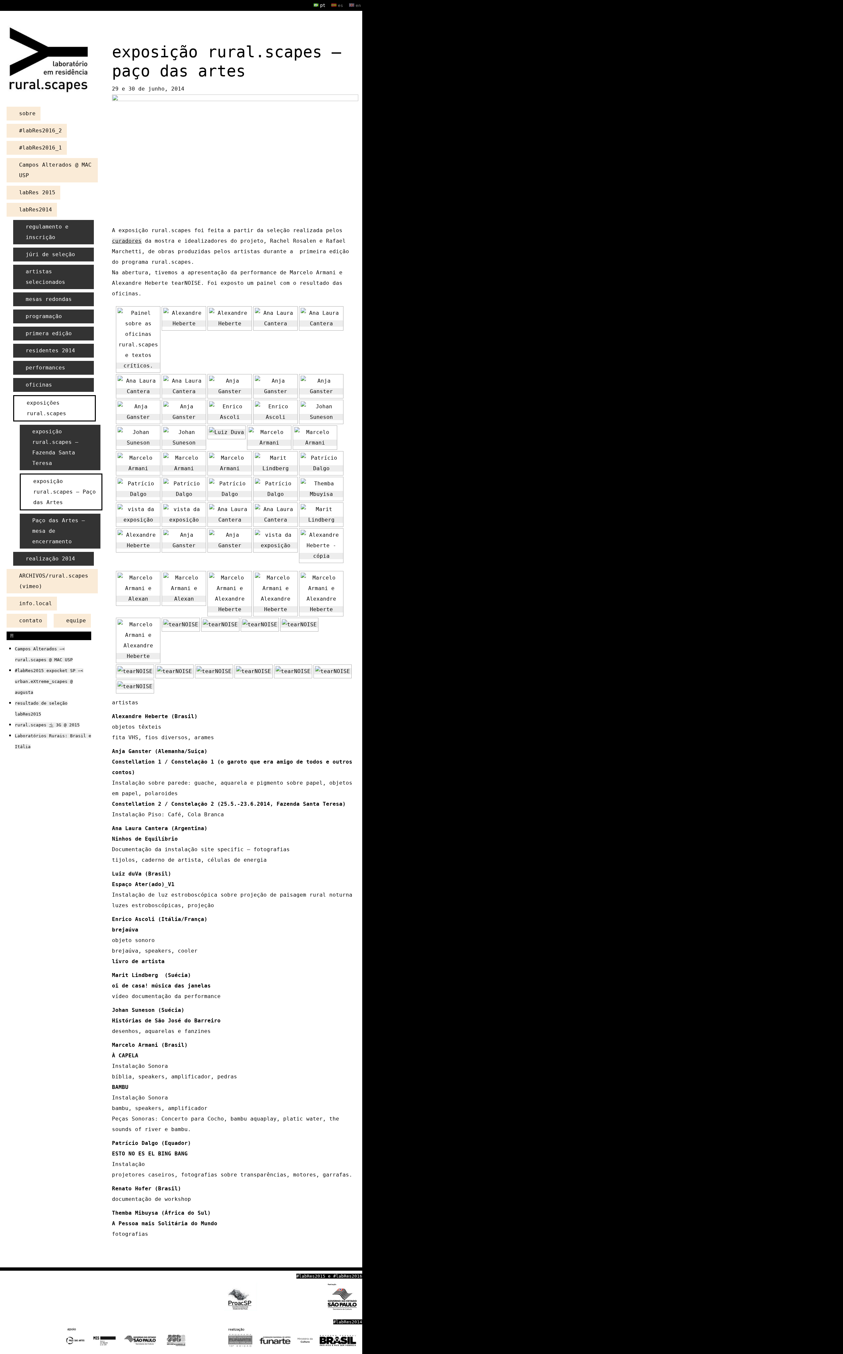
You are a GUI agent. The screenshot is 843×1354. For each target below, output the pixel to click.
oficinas (39, 385)
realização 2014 (50, 558)
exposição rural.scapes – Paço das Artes (64, 491)
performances (45, 368)
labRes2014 (35, 209)
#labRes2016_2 (40, 130)
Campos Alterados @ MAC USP (55, 170)
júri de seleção (50, 254)
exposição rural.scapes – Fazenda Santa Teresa (55, 447)
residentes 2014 (50, 350)
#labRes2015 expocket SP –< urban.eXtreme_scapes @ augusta (49, 681)
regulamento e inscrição (47, 232)
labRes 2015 (37, 192)
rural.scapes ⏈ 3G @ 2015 (47, 724)
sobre (27, 113)
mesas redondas (49, 299)
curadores (127, 241)
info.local (35, 603)
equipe (76, 620)
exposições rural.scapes (46, 408)
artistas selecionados (45, 276)
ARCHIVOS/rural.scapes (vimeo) (53, 581)
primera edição (49, 333)
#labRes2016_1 (40, 148)
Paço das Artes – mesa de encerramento (58, 531)
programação (44, 316)
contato (30, 620)
